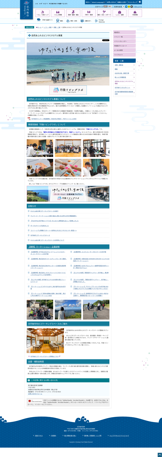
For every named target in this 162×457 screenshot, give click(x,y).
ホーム (39, 27)
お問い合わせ (111, 2)
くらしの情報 (58, 15)
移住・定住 (73, 21)
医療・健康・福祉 (73, 15)
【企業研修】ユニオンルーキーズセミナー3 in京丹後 (89, 252)
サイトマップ (132, 2)
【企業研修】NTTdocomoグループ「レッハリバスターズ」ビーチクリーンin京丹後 (47, 253)
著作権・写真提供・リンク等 (92, 436)
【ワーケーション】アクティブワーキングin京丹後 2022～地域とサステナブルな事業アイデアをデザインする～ (90, 287)
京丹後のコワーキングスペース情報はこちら (44, 356)
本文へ (88, 2)
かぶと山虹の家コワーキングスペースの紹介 (44, 211)
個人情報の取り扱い (70, 436)
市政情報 (135, 15)
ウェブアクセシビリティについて (119, 436)
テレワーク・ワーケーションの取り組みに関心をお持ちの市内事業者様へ (53, 216)
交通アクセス (39, 436)
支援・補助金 (119, 65)
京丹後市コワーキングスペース (40, 235)
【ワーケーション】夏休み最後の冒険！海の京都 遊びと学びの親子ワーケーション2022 (48, 294)
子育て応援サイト (47, 20)
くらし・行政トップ (42, 15)
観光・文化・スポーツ (104, 15)
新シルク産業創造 (120, 77)
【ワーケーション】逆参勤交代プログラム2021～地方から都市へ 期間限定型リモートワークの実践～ (90, 294)
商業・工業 (57, 27)
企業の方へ (88, 21)
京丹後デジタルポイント (122, 87)
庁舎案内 (53, 436)
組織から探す (121, 2)
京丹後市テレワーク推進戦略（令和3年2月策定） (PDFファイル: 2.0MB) (53, 119)
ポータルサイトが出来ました (39, 226)
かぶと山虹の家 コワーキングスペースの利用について (47, 240)
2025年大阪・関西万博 (122, 73)
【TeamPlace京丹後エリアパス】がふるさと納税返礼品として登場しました (54, 221)
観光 (61, 21)
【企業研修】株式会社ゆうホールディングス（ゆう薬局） (48, 259)
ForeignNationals (102, 21)
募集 (116, 69)
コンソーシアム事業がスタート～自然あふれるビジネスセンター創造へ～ (53, 230)
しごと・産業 (120, 15)
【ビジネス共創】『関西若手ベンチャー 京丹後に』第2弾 (90, 273)
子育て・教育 (89, 15)
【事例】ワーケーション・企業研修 (44, 246)
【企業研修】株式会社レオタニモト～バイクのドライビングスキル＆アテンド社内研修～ (48, 274)
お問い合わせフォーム (35, 394)
